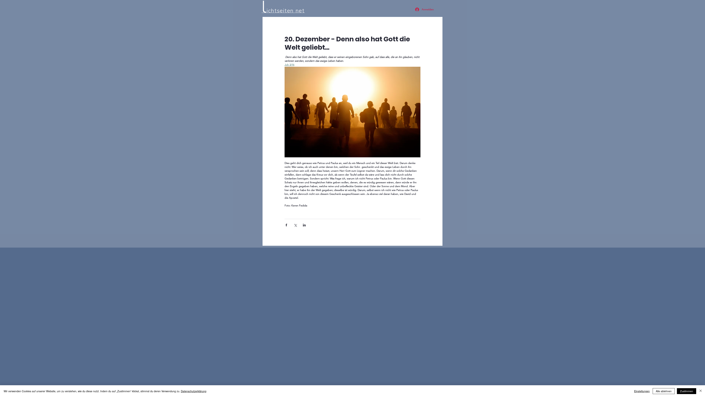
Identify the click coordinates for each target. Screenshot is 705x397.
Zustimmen (686, 391)
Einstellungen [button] (642, 391)
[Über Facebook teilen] (286, 225)
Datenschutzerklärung (193, 391)
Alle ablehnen (664, 391)
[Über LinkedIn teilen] (304, 225)
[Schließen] (700, 391)
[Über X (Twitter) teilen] (295, 225)
